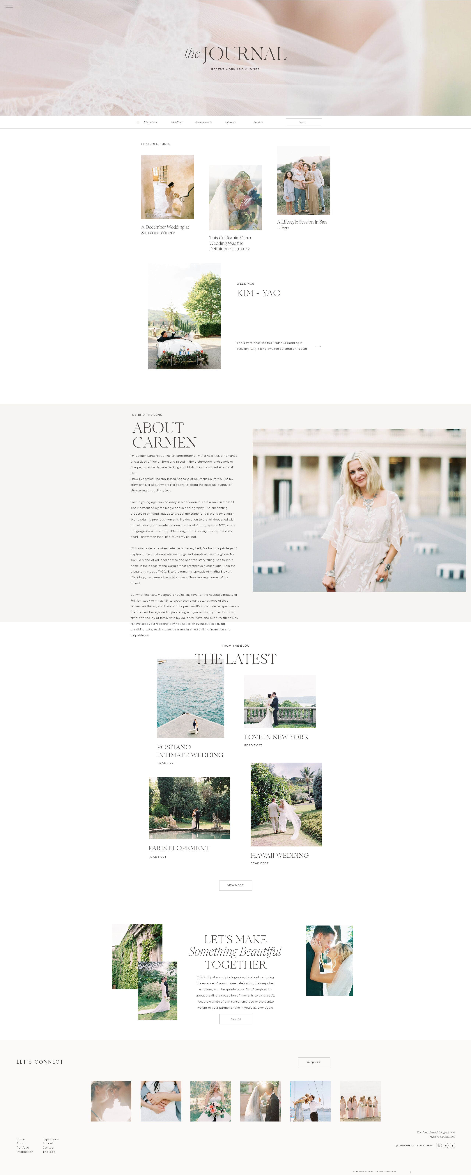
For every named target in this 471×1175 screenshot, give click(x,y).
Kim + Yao (259, 294)
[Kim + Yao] (184, 316)
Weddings (245, 283)
